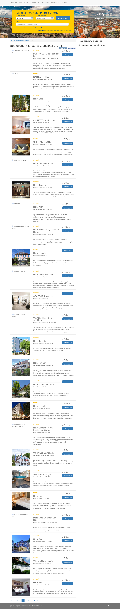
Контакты (19, 607)
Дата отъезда (41, 15)
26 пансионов (101, 20)
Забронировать (63, 18)
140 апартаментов (100, 18)
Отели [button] (26, 2)
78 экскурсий (101, 24)
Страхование (55, 2)
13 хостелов (101, 21)
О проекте (13, 607)
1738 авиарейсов (100, 23)
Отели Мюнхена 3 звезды (21, 40)
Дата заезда (21, 15)
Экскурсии (64, 2)
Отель (18, 22)
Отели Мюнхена (16, 2)
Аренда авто (45, 2)
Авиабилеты (35, 2)
